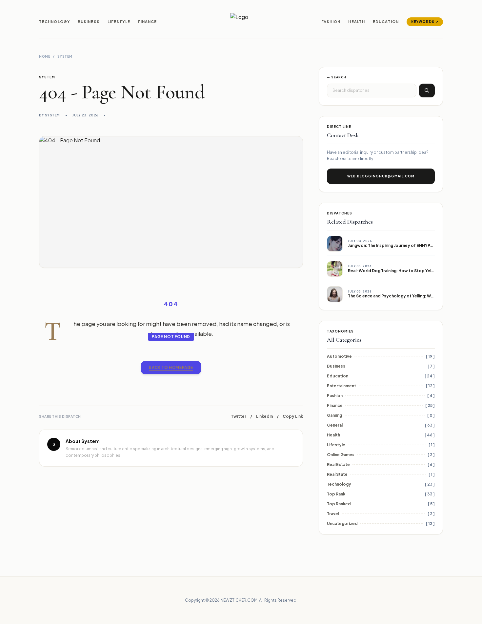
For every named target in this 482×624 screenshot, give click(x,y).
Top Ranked (339, 503)
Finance (147, 21)
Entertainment (341, 385)
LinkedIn (264, 416)
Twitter (238, 416)
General (335, 425)
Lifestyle (119, 21)
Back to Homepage (171, 367)
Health (356, 21)
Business (89, 21)
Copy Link (293, 416)
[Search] (427, 90)
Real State (337, 474)
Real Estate (338, 464)
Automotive (339, 356)
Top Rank (336, 494)
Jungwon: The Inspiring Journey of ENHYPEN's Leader (401, 245)
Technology (54, 21)
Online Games (340, 454)
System (64, 56)
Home (44, 56)
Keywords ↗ (424, 22)
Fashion (331, 21)
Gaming (334, 415)
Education (386, 21)
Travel (333, 513)
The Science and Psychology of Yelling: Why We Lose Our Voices (412, 295)
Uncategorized (342, 523)
